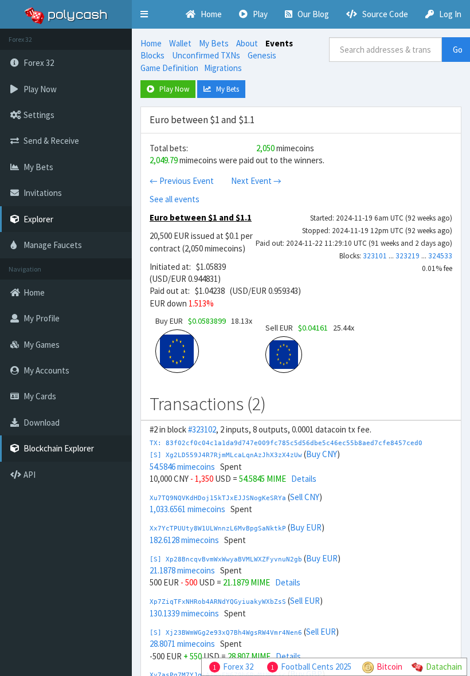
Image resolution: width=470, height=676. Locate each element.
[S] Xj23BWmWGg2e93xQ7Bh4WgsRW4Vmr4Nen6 (226, 632)
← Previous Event (182, 180)
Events (279, 43)
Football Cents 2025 (316, 666)
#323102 (202, 429)
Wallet (180, 43)
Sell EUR (305, 600)
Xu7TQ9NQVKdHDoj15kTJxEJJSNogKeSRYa (218, 498)
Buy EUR (306, 527)
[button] (144, 14)
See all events (174, 199)
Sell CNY (304, 497)
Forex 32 (238, 666)
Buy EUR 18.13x (203, 321)
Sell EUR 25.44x (309, 328)
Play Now (171, 89)
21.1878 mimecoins (182, 570)
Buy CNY (321, 454)
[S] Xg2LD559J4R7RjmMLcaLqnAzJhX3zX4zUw (226, 455)
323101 (375, 256)
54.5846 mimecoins (182, 466)
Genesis (262, 55)
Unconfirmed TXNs (206, 55)
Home (151, 43)
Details (303, 478)
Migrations (223, 67)
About (247, 43)
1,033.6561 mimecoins (187, 509)
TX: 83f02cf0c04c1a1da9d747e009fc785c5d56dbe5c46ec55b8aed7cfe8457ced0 (286, 443)
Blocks (152, 55)
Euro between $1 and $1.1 (201, 217)
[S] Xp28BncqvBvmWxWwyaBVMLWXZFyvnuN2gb (226, 559)
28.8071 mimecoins (182, 643)
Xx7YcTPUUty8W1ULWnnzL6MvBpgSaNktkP (218, 528)
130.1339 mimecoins (184, 613)
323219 (407, 256)
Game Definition (169, 67)
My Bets (214, 43)
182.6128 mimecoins (184, 539)
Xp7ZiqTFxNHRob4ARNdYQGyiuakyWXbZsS (218, 602)
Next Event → (256, 180)
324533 (440, 256)
